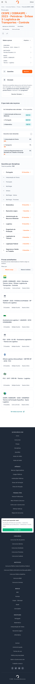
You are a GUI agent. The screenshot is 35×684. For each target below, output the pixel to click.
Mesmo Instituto (25, 269)
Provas (18, 6)
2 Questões (26, 243)
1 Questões (26, 211)
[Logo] (17, 2)
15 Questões (25, 224)
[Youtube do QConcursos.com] (19, 668)
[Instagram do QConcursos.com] (22, 668)
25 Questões (25, 217)
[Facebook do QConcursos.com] (12, 668)
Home (2, 6)
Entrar (32, 2)
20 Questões (25, 172)
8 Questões (26, 237)
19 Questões (25, 205)
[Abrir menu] (2, 2)
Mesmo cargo (9, 269)
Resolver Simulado (16, 94)
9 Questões (26, 250)
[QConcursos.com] (17, 676)
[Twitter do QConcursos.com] (15, 668)
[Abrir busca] (6, 2)
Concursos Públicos (10, 6)
